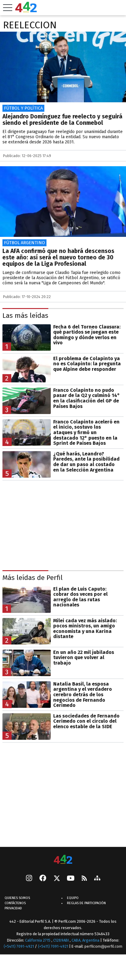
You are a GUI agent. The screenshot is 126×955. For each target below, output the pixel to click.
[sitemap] (97, 879)
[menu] (7, 7)
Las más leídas (25, 315)
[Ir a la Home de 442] (26, 10)
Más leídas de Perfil (32, 578)
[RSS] (84, 879)
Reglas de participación (86, 903)
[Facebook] (42, 879)
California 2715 (38, 940)
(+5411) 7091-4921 (19, 946)
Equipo (73, 898)
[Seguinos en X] (57, 878)
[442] (63, 860)
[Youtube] (70, 879)
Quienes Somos (17, 898)
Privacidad (13, 908)
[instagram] (29, 878)
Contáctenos (15, 903)
